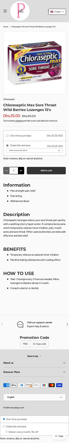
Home (5, 27)
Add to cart (46, 170)
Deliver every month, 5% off (23, 431)
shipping (19, 120)
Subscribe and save (15, 426)
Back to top (32, 356)
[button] (57, 11)
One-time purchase (16, 419)
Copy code (41, 344)
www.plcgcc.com (17, 407)
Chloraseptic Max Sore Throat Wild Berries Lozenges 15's (33, 27)
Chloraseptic (9, 99)
